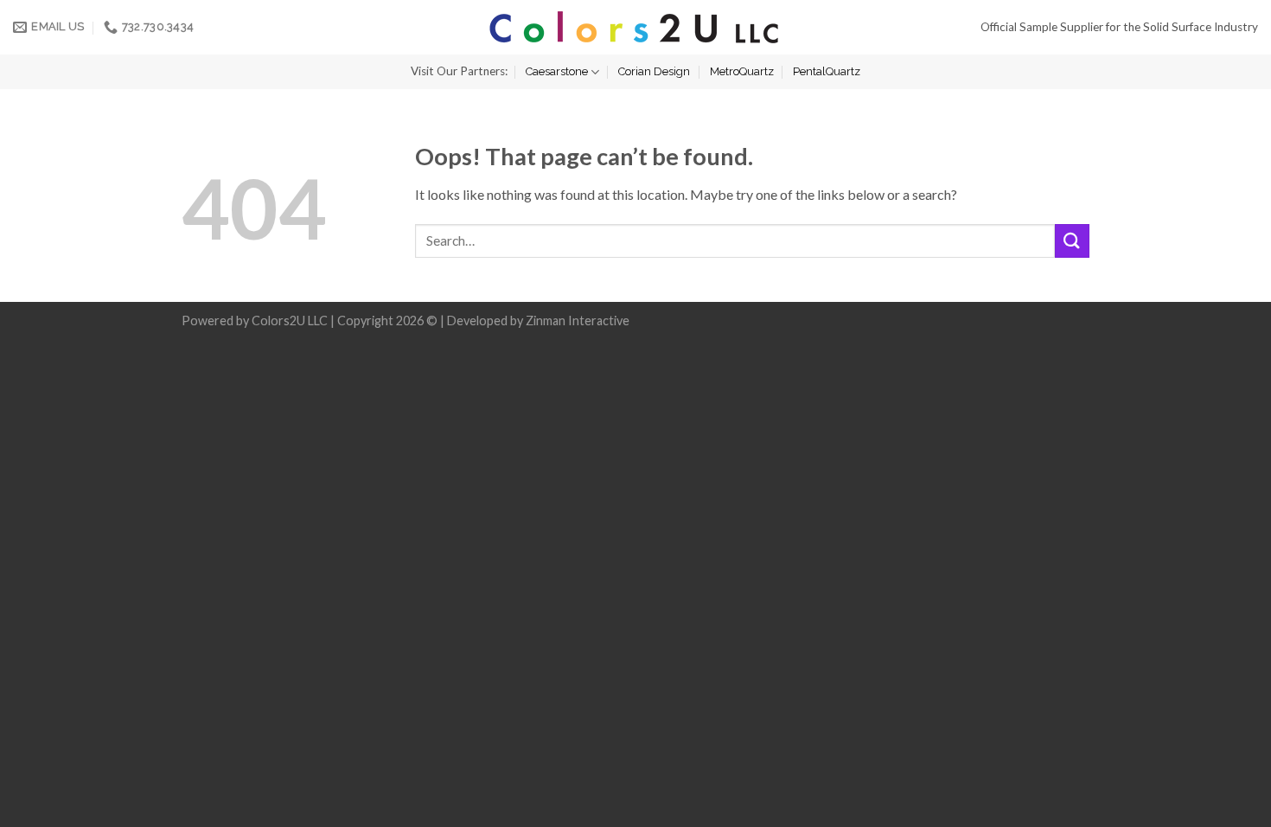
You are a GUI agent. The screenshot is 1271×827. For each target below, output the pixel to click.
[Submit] (1072, 241)
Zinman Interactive (577, 320)
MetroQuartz (742, 71)
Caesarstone (557, 71)
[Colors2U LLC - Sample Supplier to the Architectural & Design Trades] (635, 27)
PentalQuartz (826, 71)
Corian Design (654, 71)
